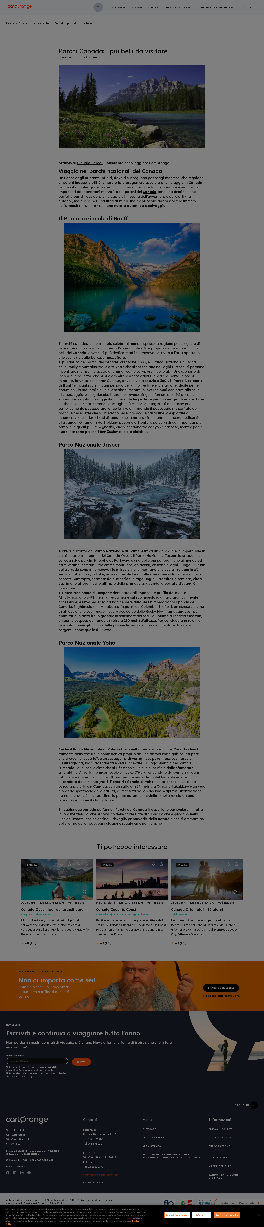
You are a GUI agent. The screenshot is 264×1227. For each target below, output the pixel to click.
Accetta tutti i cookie (227, 1215)
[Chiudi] (259, 1215)
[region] (132, 1216)
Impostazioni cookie (177, 1215)
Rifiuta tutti (202, 1215)
